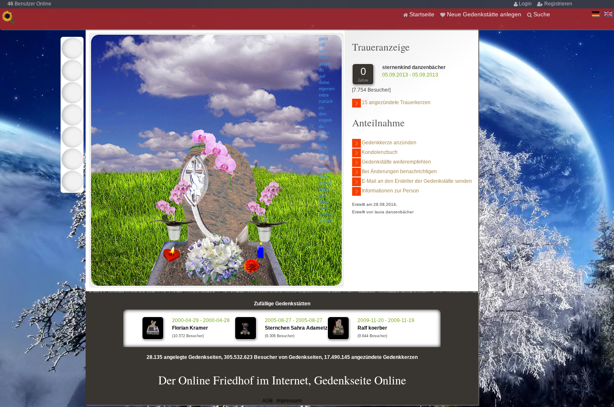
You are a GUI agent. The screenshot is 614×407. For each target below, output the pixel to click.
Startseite (422, 14)
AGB (267, 401)
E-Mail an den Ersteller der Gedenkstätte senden (417, 181)
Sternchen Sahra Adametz (296, 328)
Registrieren (558, 4)
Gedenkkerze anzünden (389, 143)
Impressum (289, 401)
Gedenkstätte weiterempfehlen (396, 162)
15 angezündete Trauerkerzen (396, 102)
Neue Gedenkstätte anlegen (485, 14)
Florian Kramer (190, 328)
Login (526, 4)
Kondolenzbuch (380, 152)
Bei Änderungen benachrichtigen (399, 171)
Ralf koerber (372, 328)
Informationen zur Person (390, 191)
